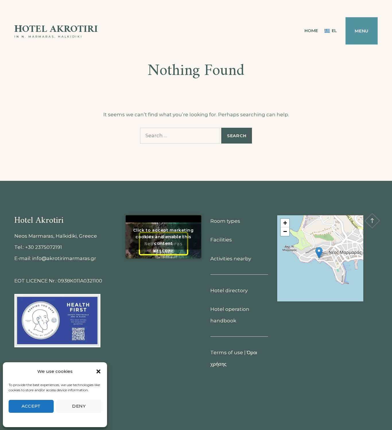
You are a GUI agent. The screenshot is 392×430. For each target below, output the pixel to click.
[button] (98, 371)
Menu (361, 31)
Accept (31, 406)
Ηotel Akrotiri (56, 29)
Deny (79, 406)
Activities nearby (230, 259)
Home (311, 30)
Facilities (221, 240)
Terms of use (226, 352)
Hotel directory (229, 290)
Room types (225, 221)
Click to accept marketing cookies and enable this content (163, 236)
